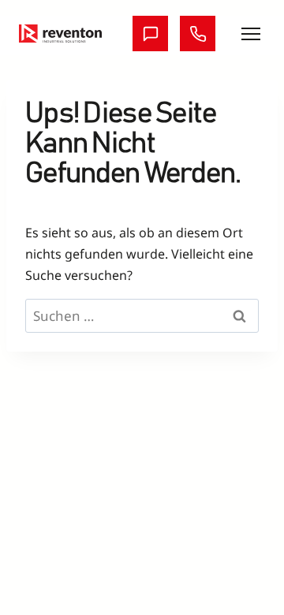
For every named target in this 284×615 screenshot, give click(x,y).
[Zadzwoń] (197, 33)
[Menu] (251, 34)
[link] (60, 33)
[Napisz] (150, 33)
